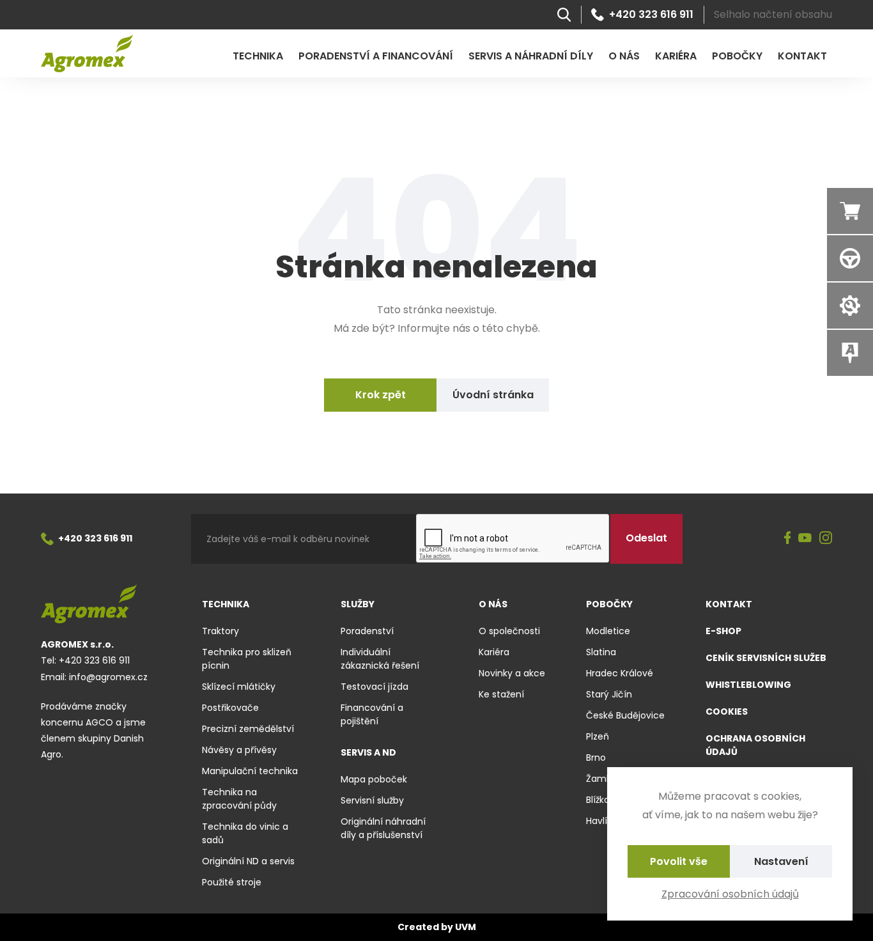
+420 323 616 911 (651, 14)
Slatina (601, 652)
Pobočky (737, 56)
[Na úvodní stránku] (87, 53)
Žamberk (606, 778)
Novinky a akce (512, 673)
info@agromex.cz (108, 677)
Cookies (727, 711)
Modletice (608, 631)
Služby (358, 604)
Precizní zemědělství (248, 728)
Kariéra (676, 56)
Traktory (220, 631)
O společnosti (509, 631)
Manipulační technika (250, 771)
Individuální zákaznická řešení (380, 659)
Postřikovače (230, 707)
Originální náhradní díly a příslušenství (383, 828)
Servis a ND (368, 752)
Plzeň (597, 736)
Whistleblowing (748, 684)
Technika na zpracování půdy (239, 799)
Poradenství (367, 631)
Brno (596, 757)
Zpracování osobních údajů (730, 894)
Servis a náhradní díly (530, 56)
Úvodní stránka (493, 394)
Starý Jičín (609, 694)
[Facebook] (787, 539)
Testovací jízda (374, 686)
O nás (624, 56)
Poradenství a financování (375, 56)
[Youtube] (805, 539)
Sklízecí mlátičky (238, 686)
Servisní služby (372, 800)
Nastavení (781, 861)
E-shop (723, 631)
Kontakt (802, 56)
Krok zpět (380, 394)
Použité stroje (231, 882)
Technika (258, 56)
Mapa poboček (374, 779)
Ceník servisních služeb (766, 657)
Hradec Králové (619, 673)
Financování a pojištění (372, 714)
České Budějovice (625, 715)
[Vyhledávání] (564, 15)
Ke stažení (501, 694)
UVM (465, 927)
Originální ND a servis (248, 861)
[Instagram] (825, 539)
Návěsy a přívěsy (239, 749)
